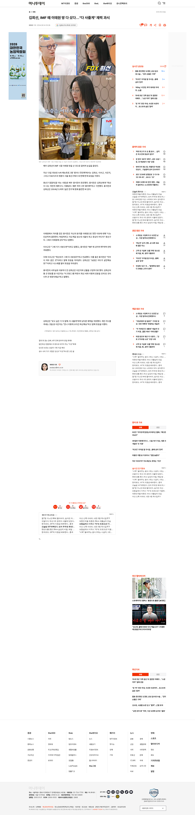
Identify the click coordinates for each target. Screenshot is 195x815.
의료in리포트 (93, 750)
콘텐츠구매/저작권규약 (102, 807)
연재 (111, 750)
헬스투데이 (93, 760)
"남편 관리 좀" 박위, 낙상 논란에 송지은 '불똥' (148, 711)
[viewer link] (112, 157)
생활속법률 (73, 750)
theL (96, 3)
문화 (141, 755)
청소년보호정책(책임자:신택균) (64, 807)
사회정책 (143, 750)
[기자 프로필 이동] (44, 367)
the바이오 (107, 3)
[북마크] (159, 25)
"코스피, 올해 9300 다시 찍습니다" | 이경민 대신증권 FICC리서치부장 (148, 628)
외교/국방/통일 (53, 750)
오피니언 (143, 766)
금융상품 (31, 750)
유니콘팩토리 (121, 3)
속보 (131, 771)
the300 (86, 3)
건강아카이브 (94, 755)
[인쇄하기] (164, 25)
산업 (131, 744)
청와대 (50, 744)
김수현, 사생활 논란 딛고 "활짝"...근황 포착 (147, 705)
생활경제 (143, 744)
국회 (49, 739)
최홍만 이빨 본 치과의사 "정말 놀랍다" (146, 455)
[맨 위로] (190, 805)
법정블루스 (73, 755)
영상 (152, 750)
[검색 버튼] (159, 3)
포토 (152, 755)
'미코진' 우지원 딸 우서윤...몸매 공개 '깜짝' (147, 450)
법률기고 (72, 771)
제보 (152, 766)
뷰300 (50, 760)
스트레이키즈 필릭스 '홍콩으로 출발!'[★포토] (148, 601)
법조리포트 (73, 744)
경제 (141, 739)
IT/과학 (133, 760)
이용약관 (77, 807)
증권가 (30, 760)
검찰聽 (71, 760)
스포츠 (153, 738)
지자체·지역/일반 (54, 755)
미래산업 (133, 766)
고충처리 (113, 807)
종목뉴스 (31, 744)
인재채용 (38, 807)
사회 (131, 750)
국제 (141, 760)
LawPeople (73, 766)
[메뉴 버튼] (164, 3)
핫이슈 (112, 744)
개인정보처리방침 (47, 807)
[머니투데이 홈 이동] (36, 788)
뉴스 (90, 739)
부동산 (132, 755)
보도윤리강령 (121, 807)
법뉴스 (71, 739)
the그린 (92, 766)
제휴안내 (91, 807)
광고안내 (84, 807)
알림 (152, 771)
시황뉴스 (31, 739)
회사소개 (31, 807)
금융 (131, 739)
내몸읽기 (92, 744)
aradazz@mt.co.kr (56, 368)
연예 (34, 12)
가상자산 (31, 755)
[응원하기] (59, 364)
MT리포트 (65, 3)
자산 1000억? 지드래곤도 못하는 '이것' (146, 461)
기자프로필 (155, 760)
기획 (111, 755)
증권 (76, 3)
